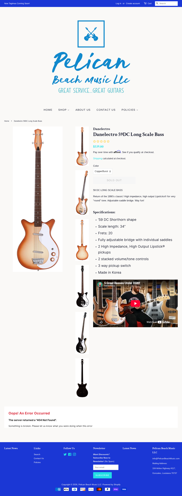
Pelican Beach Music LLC (89, 484)
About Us (83, 109)
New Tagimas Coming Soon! (17, 3)
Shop (63, 109)
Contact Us (106, 109)
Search (37, 454)
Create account (133, 3)
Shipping (97, 158)
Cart (150, 3)
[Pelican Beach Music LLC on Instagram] (74, 455)
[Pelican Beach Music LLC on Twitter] (65, 455)
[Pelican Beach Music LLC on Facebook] (69, 455)
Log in (118, 3)
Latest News (11, 448)
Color (96, 166)
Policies (129, 109)
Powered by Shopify (111, 484)
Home (48, 109)
